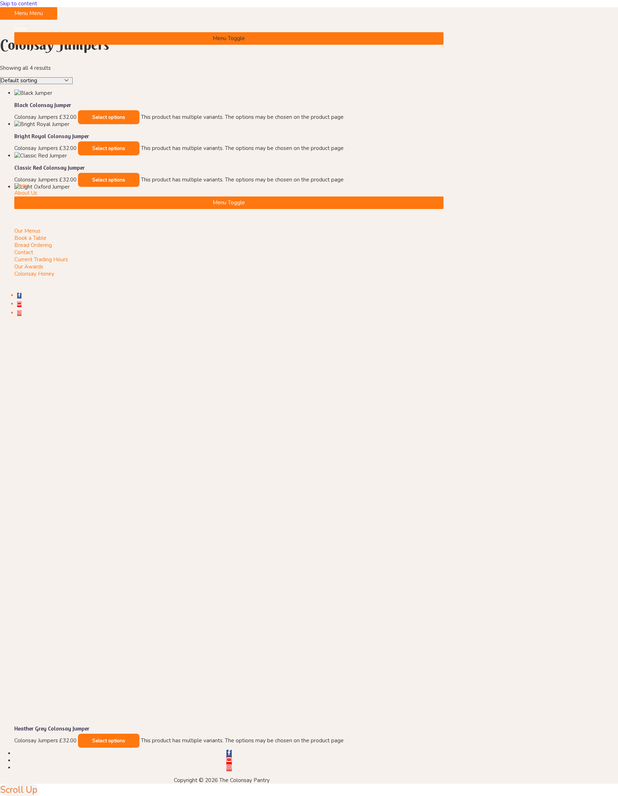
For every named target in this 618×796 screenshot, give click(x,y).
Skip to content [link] (18, 3)
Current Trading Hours (41, 259)
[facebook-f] (19, 295)
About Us (25, 192)
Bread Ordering (33, 245)
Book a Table (30, 238)
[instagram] (19, 312)
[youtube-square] (19, 303)
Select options (108, 740)
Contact (23, 252)
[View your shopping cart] (4, 330)
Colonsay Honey (34, 273)
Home (22, 185)
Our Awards (28, 266)
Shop (20, 28)
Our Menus (27, 230)
